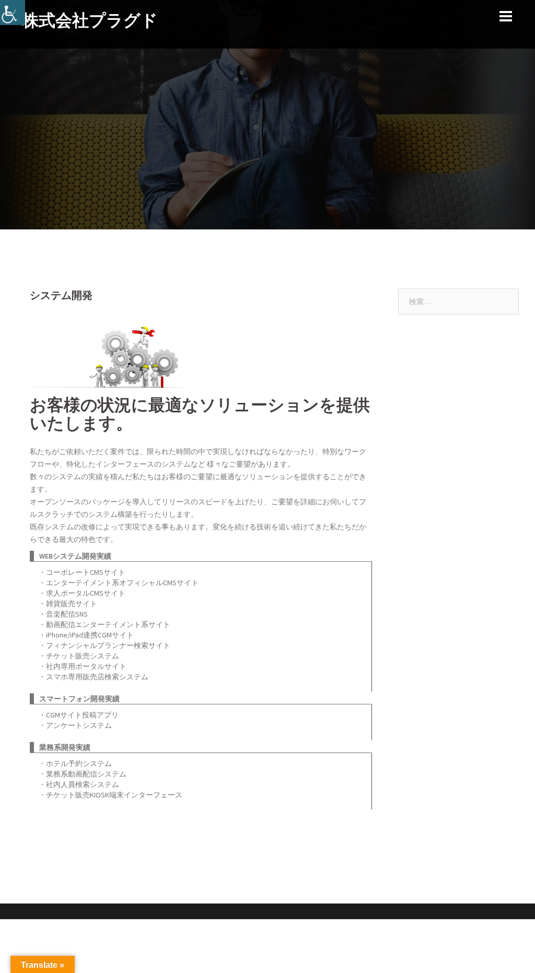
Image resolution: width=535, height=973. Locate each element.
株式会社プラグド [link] (90, 20)
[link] (12, 12)
